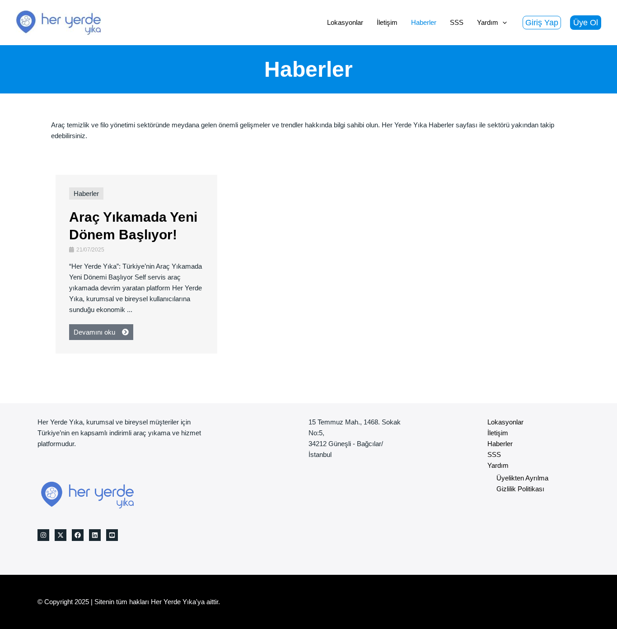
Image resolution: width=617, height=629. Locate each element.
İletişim (497, 433)
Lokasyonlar (505, 422)
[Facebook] (78, 535)
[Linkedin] (95, 535)
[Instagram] (43, 535)
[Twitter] (60, 535)
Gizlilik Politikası (520, 489)
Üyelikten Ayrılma (522, 478)
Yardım (498, 465)
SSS (494, 454)
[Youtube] (112, 535)
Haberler (86, 193)
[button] (542, 22)
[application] (502, 22)
